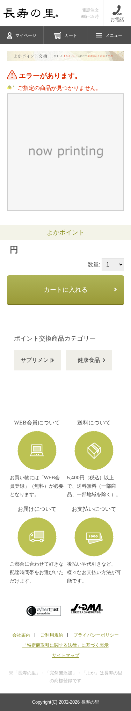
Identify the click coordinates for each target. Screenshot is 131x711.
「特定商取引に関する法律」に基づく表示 (65, 645)
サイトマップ (65, 655)
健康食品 (89, 360)
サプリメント (37, 360)
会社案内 (21, 635)
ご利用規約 (52, 635)
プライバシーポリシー (96, 635)
